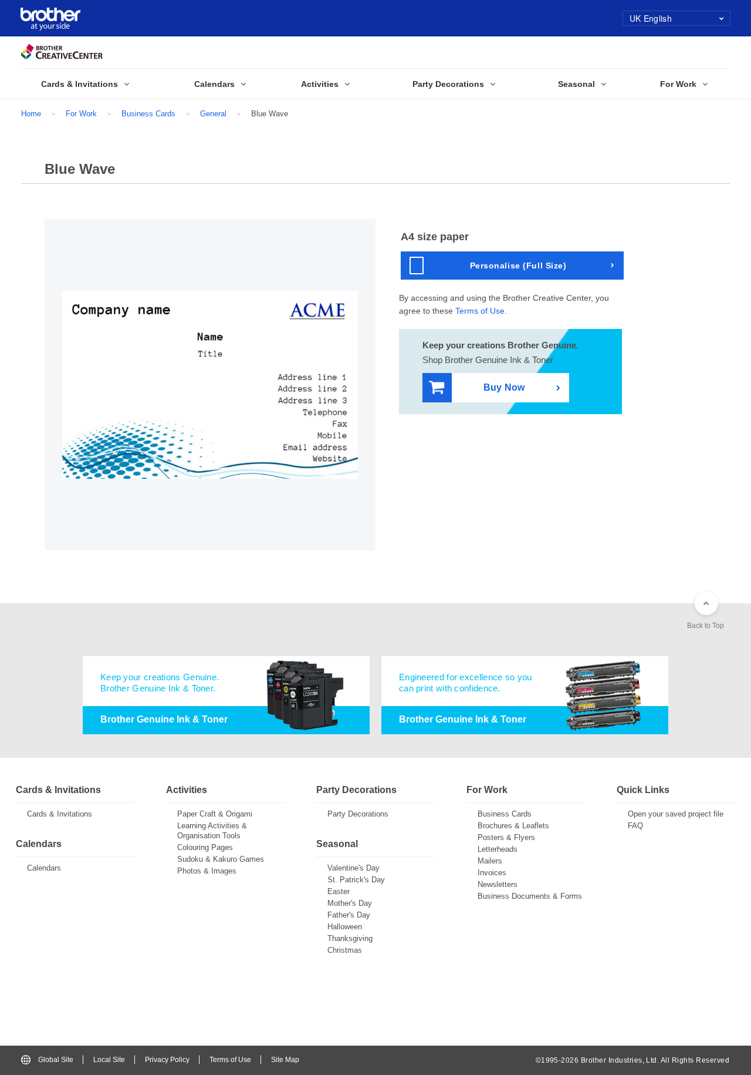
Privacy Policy (167, 1060)
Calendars (44, 868)
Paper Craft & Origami (214, 813)
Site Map (285, 1060)
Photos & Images (206, 870)
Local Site (109, 1060)
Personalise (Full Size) (518, 265)
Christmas (344, 950)
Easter (338, 891)
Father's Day (348, 915)
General (213, 113)
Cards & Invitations (59, 813)
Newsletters (497, 884)
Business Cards (148, 113)
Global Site (55, 1060)
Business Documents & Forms (530, 896)
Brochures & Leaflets (513, 825)
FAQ (635, 825)
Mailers (490, 860)
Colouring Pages (205, 847)
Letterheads (497, 849)
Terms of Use (480, 310)
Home (31, 113)
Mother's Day (349, 903)
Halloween (344, 926)
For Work (81, 113)
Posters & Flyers (506, 837)
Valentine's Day (353, 868)
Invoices (492, 872)
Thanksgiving (350, 938)
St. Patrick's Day (356, 879)
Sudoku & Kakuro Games (220, 859)
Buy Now (504, 387)
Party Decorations (357, 813)
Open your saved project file (675, 813)
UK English (651, 18)
